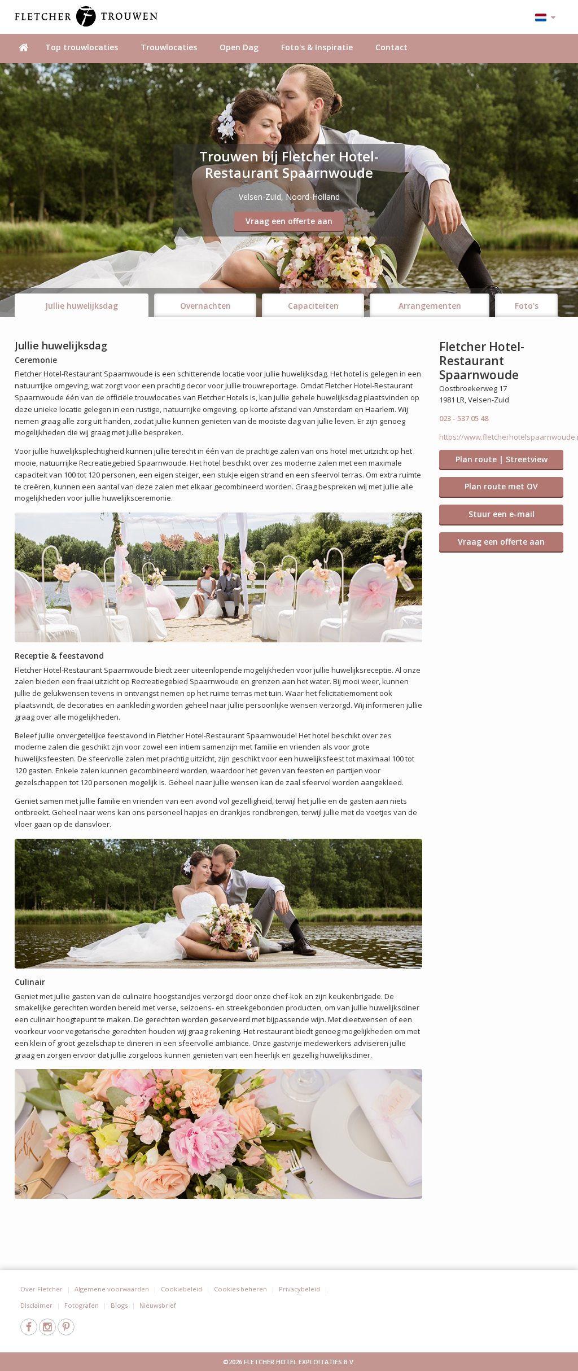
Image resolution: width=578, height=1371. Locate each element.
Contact (391, 47)
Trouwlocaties (169, 47)
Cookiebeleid (181, 1289)
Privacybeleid (299, 1289)
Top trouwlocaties (81, 47)
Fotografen (81, 1305)
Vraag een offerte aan (289, 221)
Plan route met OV (501, 486)
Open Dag (239, 47)
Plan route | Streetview (502, 459)
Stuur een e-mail (501, 514)
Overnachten (205, 305)
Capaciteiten (313, 305)
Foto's (526, 305)
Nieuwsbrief (157, 1305)
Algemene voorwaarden (112, 1289)
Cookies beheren (240, 1289)
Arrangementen (430, 305)
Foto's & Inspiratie (317, 47)
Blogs (119, 1305)
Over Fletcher (41, 1289)
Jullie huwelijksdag (81, 305)
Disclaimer (36, 1305)
